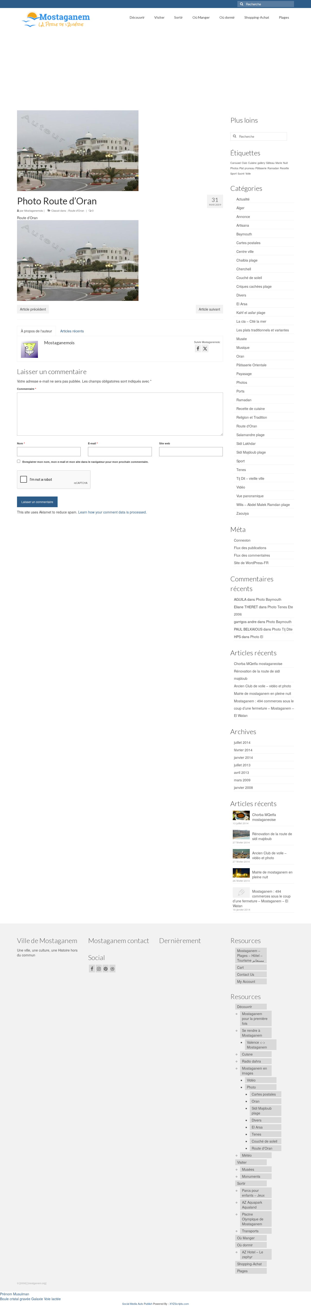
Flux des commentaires (252, 555)
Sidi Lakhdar (246, 443)
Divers (241, 295)
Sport (233, 173)
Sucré (241, 173)
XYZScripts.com (179, 1304)
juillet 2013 (242, 764)
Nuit (285, 163)
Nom (21, 443)
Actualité (243, 199)
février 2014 (243, 749)
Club (244, 163)
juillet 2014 (242, 742)
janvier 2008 (243, 787)
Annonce (243, 216)
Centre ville (245, 251)
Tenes (241, 469)
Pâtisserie (261, 168)
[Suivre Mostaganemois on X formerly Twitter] (205, 348)
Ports (240, 391)
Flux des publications (250, 547)
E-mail (93, 443)
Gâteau (270, 163)
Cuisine (252, 163)
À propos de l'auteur (36, 331)
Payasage (244, 373)
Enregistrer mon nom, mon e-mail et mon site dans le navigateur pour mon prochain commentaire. (85, 462)
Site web (164, 443)
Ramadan (273, 168)
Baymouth (244, 234)
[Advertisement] (155, 67)
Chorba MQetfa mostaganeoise (258, 663)
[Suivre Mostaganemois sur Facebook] (198, 348)
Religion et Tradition (251, 417)
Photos (234, 168)
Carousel (235, 163)
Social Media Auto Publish (137, 1304)
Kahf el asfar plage (250, 312)
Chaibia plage (247, 260)
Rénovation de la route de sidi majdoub (272, 836)
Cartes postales (248, 242)
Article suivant (209, 309)
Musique (243, 347)
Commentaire (26, 389)
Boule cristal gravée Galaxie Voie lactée (30, 1298)
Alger (240, 207)
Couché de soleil (249, 277)
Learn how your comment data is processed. (112, 512)
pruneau (249, 168)
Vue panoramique (250, 495)
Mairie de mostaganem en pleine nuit (262, 693)
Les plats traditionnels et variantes (262, 330)
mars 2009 (242, 779)
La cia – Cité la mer (251, 321)
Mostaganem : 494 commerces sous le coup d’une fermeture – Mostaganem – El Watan (264, 708)
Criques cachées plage (254, 286)
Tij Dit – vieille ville (250, 478)
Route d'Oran (76, 210)
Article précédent (33, 309)
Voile (248, 173)
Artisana (242, 225)
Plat (241, 168)
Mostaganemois (33, 210)
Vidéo (240, 487)
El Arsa (241, 303)
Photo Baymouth (268, 599)
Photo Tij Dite (282, 629)
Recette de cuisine (250, 408)
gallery (261, 163)
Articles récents (72, 331)
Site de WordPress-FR (251, 562)
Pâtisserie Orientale (251, 364)
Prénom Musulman (14, 1293)
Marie (279, 163)
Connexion (242, 540)
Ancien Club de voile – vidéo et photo (262, 685)
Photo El (256, 636)
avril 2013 (241, 772)
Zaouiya (242, 513)
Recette (284, 168)
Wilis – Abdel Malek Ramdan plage (263, 504)
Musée (241, 338)
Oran (240, 356)
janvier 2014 (243, 757)
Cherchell (243, 268)
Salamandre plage (250, 434)
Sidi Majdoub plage (251, 452)
